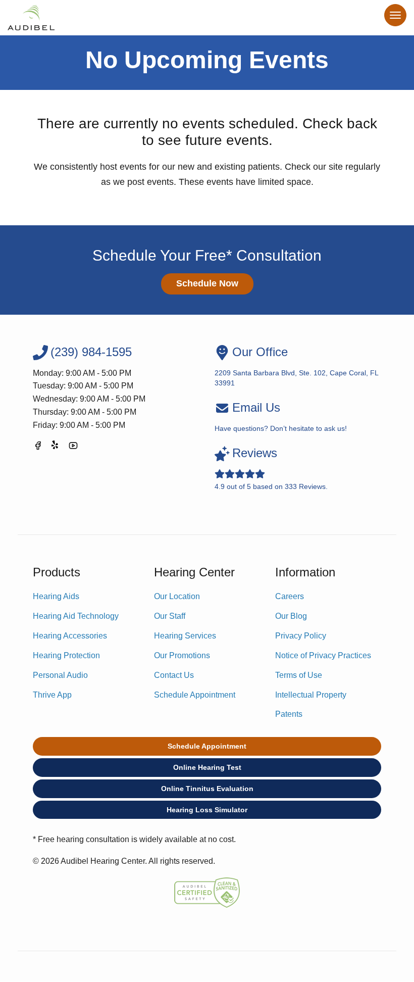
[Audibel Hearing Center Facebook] (38, 447)
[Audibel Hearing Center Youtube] (73, 447)
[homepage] (31, 17)
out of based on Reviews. (271, 468)
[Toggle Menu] (395, 15)
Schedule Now (207, 283)
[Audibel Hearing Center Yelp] (55, 447)
